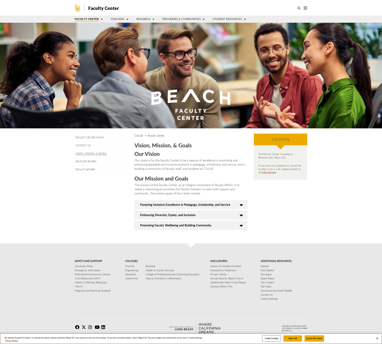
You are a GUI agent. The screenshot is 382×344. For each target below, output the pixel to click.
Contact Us (83, 145)
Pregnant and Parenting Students (93, 290)
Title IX (79, 286)
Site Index (266, 286)
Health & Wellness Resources (91, 282)
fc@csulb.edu (268, 172)
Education (130, 274)
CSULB (138, 135)
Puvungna (266, 274)
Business (150, 266)
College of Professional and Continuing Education (172, 274)
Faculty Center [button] (87, 18)
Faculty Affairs (85, 169)
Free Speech (267, 270)
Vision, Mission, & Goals (91, 153)
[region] (191, 338)
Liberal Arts (131, 278)
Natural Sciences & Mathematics (163, 278)
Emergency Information (87, 270)
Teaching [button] (118, 19)
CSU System (267, 282)
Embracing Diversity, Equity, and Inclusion (167, 215)
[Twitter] (85, 327)
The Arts (129, 266)
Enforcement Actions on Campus (92, 274)
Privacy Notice (12, 340)
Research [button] (144, 19)
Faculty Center (103, 8)
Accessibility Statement (223, 270)
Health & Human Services (160, 270)
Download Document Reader (276, 290)
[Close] (377, 338)
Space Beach (268, 278)
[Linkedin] (104, 327)
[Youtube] (98, 327)
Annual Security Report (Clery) (226, 278)
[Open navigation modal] (304, 8)
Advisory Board (86, 161)
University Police (84, 266)
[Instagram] (91, 327)
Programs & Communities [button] (181, 19)
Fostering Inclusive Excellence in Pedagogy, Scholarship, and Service (185, 204)
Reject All (293, 338)
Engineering (131, 270)
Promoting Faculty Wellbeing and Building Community (175, 225)
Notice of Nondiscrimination (225, 266)
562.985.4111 (287, 330)
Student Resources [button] (227, 19)
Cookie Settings (271, 338)
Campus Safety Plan (221, 286)
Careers (265, 266)
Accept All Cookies (314, 338)
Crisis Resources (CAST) (87, 278)
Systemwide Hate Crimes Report (228, 282)
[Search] (298, 8)
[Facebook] (78, 327)
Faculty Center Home (90, 137)
